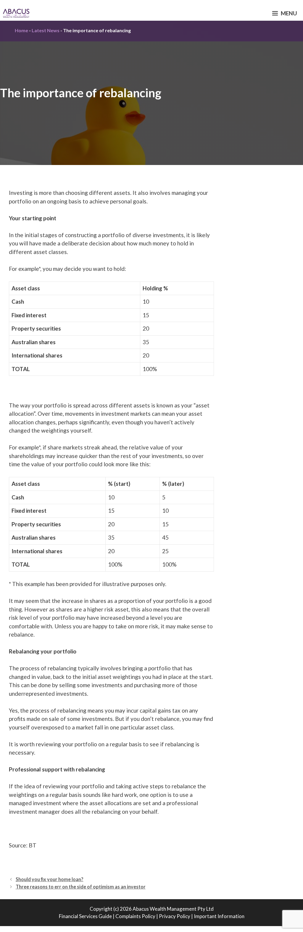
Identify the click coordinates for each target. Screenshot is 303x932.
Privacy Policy (174, 916)
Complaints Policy (135, 916)
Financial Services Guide (85, 916)
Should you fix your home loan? (49, 879)
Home (21, 30)
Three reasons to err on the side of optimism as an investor (81, 886)
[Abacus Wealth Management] (16, 13)
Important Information (219, 916)
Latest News (45, 30)
